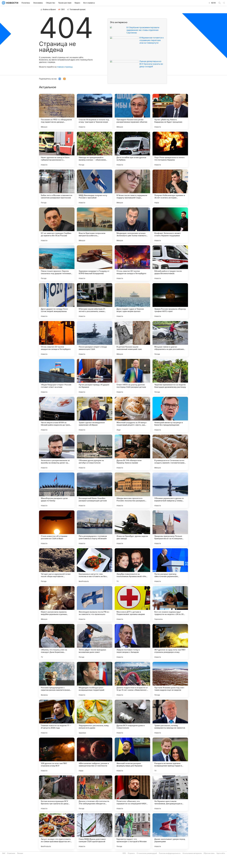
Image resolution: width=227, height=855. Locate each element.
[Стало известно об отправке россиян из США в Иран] (56, 528)
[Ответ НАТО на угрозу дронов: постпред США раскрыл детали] (132, 376)
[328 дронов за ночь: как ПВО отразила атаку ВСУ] (56, 755)
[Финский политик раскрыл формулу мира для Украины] (132, 755)
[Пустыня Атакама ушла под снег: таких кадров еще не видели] (170, 679)
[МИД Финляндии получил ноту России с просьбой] (94, 187)
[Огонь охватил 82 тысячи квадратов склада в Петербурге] (132, 263)
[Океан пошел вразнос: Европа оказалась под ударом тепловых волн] (56, 263)
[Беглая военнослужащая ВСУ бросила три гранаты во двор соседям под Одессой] (56, 793)
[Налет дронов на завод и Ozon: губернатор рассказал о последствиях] (56, 149)
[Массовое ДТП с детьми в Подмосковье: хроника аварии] (132, 604)
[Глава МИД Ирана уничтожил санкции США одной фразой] (94, 831)
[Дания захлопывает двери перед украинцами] (170, 831)
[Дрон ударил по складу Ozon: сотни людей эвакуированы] (56, 301)
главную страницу (64, 67)
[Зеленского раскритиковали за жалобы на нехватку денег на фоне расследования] (56, 452)
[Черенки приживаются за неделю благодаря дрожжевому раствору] (170, 376)
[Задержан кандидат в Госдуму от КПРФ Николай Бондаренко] (94, 263)
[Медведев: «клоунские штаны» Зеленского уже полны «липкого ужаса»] (132, 225)
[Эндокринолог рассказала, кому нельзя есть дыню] (94, 717)
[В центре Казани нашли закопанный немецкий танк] (132, 339)
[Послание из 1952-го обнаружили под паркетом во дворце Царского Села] (56, 111)
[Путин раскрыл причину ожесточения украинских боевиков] (170, 566)
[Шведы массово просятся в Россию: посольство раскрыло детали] (132, 490)
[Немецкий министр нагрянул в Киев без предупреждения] (170, 414)
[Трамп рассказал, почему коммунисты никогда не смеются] (170, 717)
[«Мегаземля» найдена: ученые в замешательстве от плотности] (94, 755)
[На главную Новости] (11, 3)
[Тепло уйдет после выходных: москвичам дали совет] (94, 642)
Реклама (20, 853)
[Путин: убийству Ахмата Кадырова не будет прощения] (170, 111)
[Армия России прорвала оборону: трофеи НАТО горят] (170, 301)
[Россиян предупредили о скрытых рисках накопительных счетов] (56, 679)
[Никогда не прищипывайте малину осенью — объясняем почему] (94, 149)
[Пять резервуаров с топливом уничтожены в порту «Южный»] (94, 528)
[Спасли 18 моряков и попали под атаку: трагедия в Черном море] (94, 111)
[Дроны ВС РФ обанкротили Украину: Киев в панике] (132, 452)
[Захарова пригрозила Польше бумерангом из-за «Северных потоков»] (170, 528)
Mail (3, 853)
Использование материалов (192, 853)
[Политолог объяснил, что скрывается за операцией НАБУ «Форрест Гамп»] (132, 793)
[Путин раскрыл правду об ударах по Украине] (94, 376)
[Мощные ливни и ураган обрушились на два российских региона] (170, 339)
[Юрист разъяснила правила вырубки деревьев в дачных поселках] (56, 604)
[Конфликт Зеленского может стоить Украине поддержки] (170, 225)
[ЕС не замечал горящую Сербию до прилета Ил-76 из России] (56, 225)
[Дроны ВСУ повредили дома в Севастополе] (132, 717)
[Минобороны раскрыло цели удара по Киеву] (56, 490)
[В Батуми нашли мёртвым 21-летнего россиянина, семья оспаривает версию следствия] (94, 301)
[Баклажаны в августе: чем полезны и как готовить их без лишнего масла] (94, 566)
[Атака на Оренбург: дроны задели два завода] (132, 528)
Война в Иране (49, 9)
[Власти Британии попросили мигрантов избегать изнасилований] (94, 225)
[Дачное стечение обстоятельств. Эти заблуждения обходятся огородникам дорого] (94, 793)
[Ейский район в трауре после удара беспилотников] (170, 263)
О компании (11, 853)
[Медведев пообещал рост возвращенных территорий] (94, 679)
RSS (124, 853)
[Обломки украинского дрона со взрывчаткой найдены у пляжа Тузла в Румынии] (170, 490)
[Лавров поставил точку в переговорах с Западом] (132, 642)
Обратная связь (209, 853)
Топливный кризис (78, 9)
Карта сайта (221, 853)
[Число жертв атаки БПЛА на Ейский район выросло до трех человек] (56, 414)
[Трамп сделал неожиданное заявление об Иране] (94, 414)
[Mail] (3, 3)
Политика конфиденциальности (169, 853)
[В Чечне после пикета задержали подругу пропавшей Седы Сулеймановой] (132, 187)
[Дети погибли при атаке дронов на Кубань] (132, 149)
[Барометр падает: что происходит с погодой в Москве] (132, 831)
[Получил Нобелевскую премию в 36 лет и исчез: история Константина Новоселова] (170, 187)
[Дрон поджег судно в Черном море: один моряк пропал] (132, 301)
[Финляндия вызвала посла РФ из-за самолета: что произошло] (94, 604)
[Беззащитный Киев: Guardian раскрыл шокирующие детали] (94, 490)
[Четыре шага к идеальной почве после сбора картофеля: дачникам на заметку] (56, 566)
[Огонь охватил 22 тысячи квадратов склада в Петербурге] (56, 339)
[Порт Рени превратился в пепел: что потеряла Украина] (170, 149)
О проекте (131, 853)
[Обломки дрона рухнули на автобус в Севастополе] (94, 452)
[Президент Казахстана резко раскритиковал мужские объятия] (132, 111)
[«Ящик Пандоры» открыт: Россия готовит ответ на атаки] (56, 376)
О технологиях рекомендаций (147, 853)
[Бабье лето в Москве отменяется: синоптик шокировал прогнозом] (56, 187)
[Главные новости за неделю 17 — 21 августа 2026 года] (56, 717)
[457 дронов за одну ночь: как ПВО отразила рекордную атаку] (170, 642)
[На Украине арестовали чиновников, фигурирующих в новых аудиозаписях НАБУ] (170, 793)
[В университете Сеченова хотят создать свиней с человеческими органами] (170, 452)
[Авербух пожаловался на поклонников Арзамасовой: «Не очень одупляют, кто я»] (132, 566)
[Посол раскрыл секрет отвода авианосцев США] (94, 339)
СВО (63, 9)
